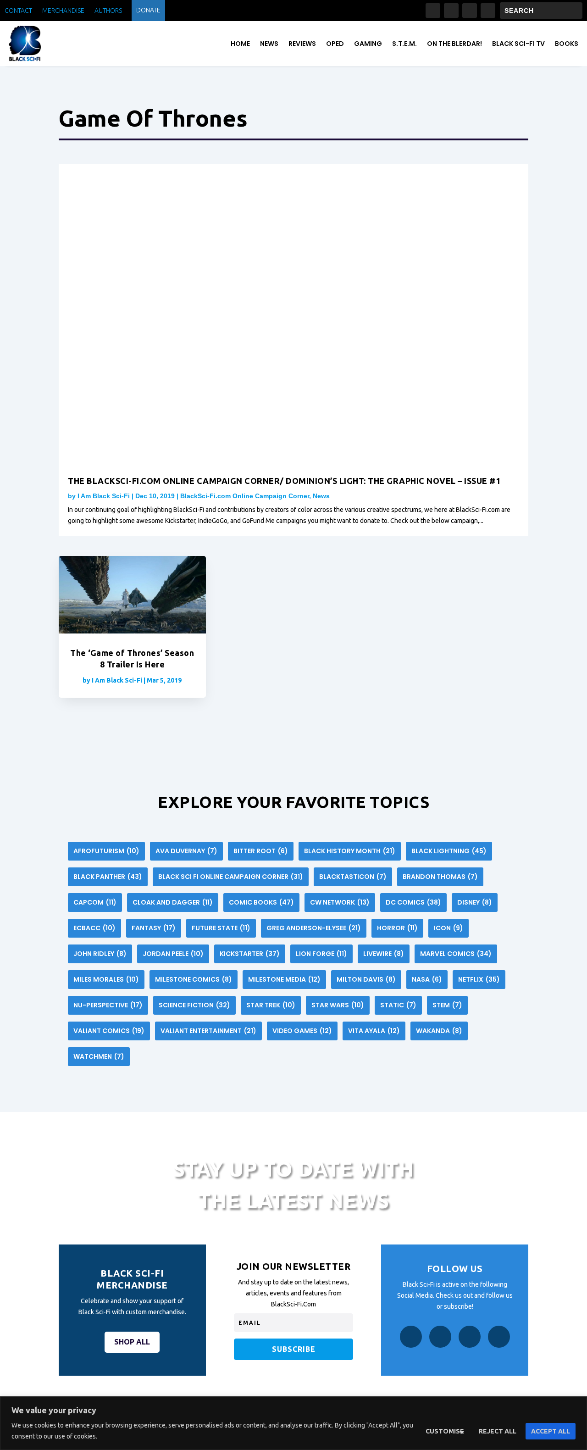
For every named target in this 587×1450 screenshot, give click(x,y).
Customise (445, 1431)
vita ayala (374, 1030)
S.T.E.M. (404, 43)
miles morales (106, 979)
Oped (335, 43)
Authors (108, 10)
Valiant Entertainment (208, 1030)
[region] (293, 1423)
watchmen (98, 1056)
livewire (383, 953)
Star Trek (270, 1005)
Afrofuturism (106, 851)
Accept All (550, 1431)
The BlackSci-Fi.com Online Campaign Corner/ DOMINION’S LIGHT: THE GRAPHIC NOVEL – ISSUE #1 (284, 480)
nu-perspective (108, 1005)
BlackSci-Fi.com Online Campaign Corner (244, 496)
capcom (94, 902)
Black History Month (349, 851)
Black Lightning (449, 851)
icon (448, 928)
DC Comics (413, 902)
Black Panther (107, 876)
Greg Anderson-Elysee (313, 928)
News (269, 43)
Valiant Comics (108, 1030)
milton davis (366, 979)
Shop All (132, 1342)
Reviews (302, 43)
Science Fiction (194, 1005)
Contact (18, 10)
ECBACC (94, 928)
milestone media (284, 979)
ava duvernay (186, 851)
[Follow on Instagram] (451, 10)
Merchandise (63, 10)
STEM (447, 1005)
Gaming (368, 43)
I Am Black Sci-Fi (104, 496)
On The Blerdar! (454, 43)
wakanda (439, 1030)
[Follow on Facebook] (433, 10)
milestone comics (193, 979)
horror (397, 928)
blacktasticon (353, 876)
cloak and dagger (173, 902)
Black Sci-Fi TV (518, 43)
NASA (427, 979)
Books (566, 43)
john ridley (100, 953)
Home (240, 43)
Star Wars (337, 1005)
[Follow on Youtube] (488, 10)
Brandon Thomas (440, 876)
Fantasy (154, 928)
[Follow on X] (469, 10)
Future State (221, 928)
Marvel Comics (456, 953)
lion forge (321, 953)
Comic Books (261, 902)
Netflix (479, 979)
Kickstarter (250, 953)
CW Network (340, 902)
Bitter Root (260, 851)
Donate (148, 10)
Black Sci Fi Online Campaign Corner (230, 876)
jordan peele (173, 953)
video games (302, 1030)
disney (474, 902)
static (398, 1005)
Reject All (497, 1431)
